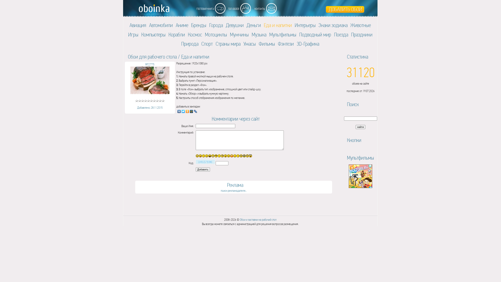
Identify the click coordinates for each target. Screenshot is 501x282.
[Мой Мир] (191, 111)
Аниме (182, 25)
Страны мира (228, 44)
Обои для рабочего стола (152, 57)
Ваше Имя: (187, 126)
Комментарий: (186, 132)
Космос (195, 35)
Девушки (235, 25)
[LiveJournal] (196, 111)
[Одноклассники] (187, 111)
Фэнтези (286, 44)
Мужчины (239, 35)
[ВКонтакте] (179, 111)
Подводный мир (315, 35)
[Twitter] (183, 111)
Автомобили (161, 25)
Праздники (361, 35)
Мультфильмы (282, 35)
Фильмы (267, 44)
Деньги (254, 25)
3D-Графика (308, 44)
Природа (189, 44)
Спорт (207, 44)
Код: (191, 163)
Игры (133, 35)
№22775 (149, 64)
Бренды (198, 25)
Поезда (341, 35)
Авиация (138, 25)
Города (216, 25)
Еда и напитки (195, 57)
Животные (361, 25)
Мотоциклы (216, 35)
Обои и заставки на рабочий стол (258, 219)
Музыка (259, 35)
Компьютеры (153, 35)
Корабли (177, 35)
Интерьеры (305, 25)
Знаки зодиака (333, 25)
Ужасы (249, 44)
